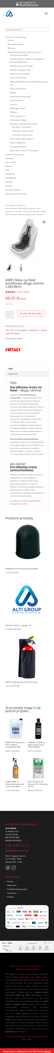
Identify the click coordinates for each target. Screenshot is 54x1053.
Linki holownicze (16, 100)
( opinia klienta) (23, 292)
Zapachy (8, 182)
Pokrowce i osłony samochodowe (27, 211)
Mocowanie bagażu (16, 44)
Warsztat (11, 48)
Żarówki (8, 186)
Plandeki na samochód (21, 127)
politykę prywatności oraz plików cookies (30, 977)
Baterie (11, 40)
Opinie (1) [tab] (13, 374)
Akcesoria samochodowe (15, 37)
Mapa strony (32, 969)
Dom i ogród (10, 162)
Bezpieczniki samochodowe (21, 66)
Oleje (7, 170)
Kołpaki (13, 92)
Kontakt (10, 897)
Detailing (9, 158)
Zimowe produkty (12, 189)
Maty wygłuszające (18, 108)
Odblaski (13, 112)
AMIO (19, 338)
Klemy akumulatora (18, 88)
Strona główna (11, 205)
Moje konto (11, 885)
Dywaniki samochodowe (20, 74)
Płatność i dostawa (17, 966)
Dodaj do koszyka (31, 313)
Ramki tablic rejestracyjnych (21, 138)
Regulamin (20, 969)
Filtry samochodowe (18, 77)
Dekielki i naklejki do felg (20, 70)
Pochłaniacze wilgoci (18, 120)
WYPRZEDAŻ (10, 178)
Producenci (11, 893)
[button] (44, 222)
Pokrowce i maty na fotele (23, 131)
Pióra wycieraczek (17, 116)
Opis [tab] (11, 368)
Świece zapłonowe (17, 142)
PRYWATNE (10, 174)
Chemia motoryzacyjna (15, 154)
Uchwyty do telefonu (18, 146)
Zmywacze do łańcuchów (15, 193)
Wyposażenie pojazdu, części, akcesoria (24, 52)
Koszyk (10, 881)
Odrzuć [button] (47, 1051)
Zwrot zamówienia (35, 966)
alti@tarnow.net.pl (16, 850)
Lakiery (8, 166)
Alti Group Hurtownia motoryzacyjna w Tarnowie (28, 1036)
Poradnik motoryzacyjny (17, 889)
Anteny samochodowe (19, 55)
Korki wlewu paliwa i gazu (20, 96)
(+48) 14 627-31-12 (16, 845)
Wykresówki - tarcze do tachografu (24, 150)
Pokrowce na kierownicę (22, 135)
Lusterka (13, 104)
